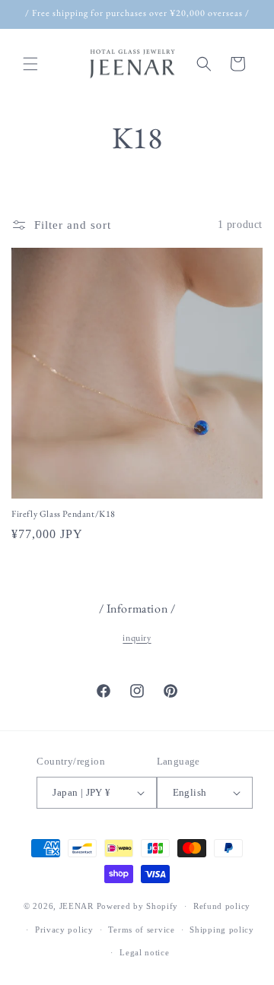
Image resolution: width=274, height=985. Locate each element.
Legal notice (144, 952)
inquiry (137, 638)
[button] (30, 64)
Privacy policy (64, 929)
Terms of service (141, 929)
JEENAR (76, 906)
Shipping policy (222, 929)
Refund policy (221, 906)
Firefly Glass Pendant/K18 (63, 514)
